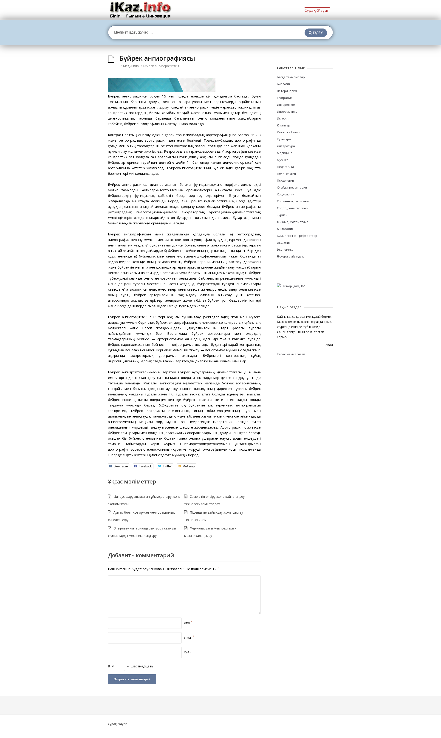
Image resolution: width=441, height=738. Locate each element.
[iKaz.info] (140, 10)
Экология (284, 242)
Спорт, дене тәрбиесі (292, 208)
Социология (285, 194)
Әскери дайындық (290, 256)
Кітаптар (283, 125)
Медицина (131, 66)
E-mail (189, 637)
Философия (285, 229)
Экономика (285, 249)
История (283, 118)
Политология (286, 174)
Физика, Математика (292, 222)
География (284, 98)
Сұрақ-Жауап (317, 10)
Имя (188, 623)
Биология (284, 84)
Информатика (287, 111)
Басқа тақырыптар (291, 77)
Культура (284, 139)
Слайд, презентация (292, 187)
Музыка (282, 160)
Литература (286, 146)
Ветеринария (287, 91)
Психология (285, 180)
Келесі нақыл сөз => (291, 354)
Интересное (286, 105)
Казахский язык (288, 132)
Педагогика (285, 167)
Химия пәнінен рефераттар (297, 236)
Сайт (187, 652)
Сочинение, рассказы (293, 201)
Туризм (282, 215)
